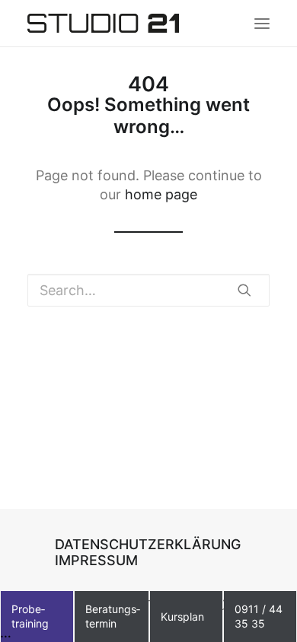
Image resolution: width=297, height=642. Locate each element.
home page (161, 194)
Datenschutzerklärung (148, 544)
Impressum (96, 560)
